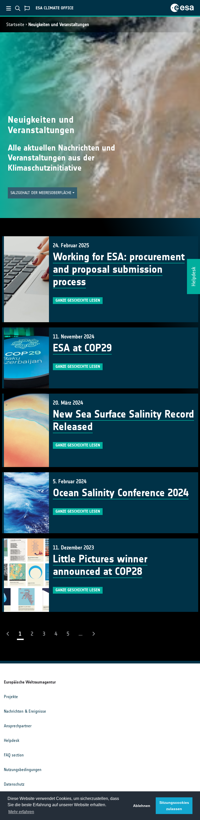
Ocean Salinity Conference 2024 (121, 493)
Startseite (15, 24)
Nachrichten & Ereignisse (25, 711)
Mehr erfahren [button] (21, 812)
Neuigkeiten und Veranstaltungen (58, 24)
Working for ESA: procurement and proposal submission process (119, 269)
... (81, 634)
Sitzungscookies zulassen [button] (174, 805)
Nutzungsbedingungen (22, 769)
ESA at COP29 (82, 348)
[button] (42, 192)
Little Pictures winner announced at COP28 (100, 565)
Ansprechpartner (18, 725)
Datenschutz (14, 784)
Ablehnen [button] (141, 806)
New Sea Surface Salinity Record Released (123, 420)
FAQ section (14, 755)
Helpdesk (11, 740)
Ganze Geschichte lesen (77, 300)
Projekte (11, 696)
